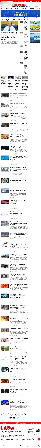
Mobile (34, 446)
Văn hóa (24, 8)
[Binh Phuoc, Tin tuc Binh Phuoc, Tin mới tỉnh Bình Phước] (21, 5)
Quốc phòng (36, 8)
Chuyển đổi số (24, 19)
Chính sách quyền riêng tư (32, 438)
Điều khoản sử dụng (30, 439)
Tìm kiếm (32, 423)
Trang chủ (3, 423)
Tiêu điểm (6, 8)
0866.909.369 (31, 436)
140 (11, 417)
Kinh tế (18, 8)
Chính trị (13, 8)
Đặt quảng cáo (25, 423)
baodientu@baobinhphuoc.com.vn (9, 438)
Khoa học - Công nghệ (10, 20)
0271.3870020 (37, 436)
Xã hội (30, 8)
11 (25, 414)
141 (14, 417)
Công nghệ (29, 19)
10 (22, 414)
